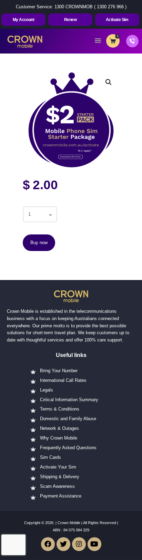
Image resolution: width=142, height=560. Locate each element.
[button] (23, 19)
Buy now (39, 242)
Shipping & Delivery (59, 476)
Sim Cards (50, 457)
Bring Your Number (59, 370)
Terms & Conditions (59, 409)
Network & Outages (59, 428)
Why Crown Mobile (58, 438)
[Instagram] (79, 544)
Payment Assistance (60, 496)
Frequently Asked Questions (68, 447)
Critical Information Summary (69, 399)
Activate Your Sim (58, 467)
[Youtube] (94, 544)
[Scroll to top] (132, 546)
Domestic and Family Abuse (68, 418)
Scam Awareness (57, 486)
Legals (46, 390)
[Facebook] (48, 544)
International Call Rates (63, 380)
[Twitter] (63, 544)
